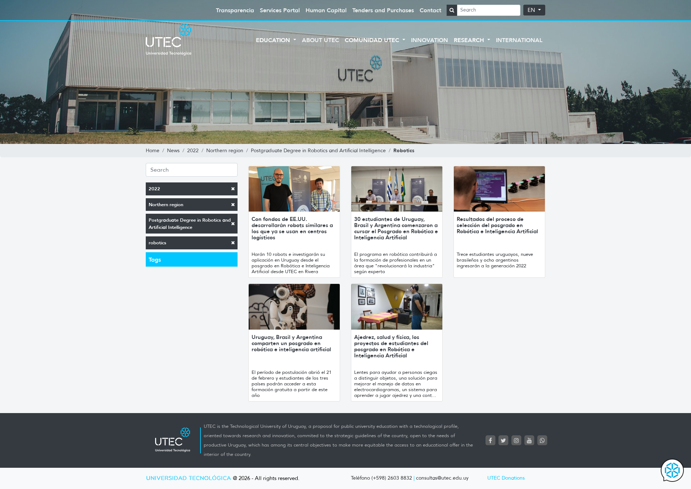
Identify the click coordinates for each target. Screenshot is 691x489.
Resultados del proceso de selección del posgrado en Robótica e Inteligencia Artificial (497, 225)
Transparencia (235, 10)
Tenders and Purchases (383, 10)
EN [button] (532, 10)
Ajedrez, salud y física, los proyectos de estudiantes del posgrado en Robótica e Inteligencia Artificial (391, 346)
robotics (157, 243)
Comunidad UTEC (373, 40)
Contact (430, 10)
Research (470, 40)
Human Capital (326, 10)
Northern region (166, 205)
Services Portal (280, 10)
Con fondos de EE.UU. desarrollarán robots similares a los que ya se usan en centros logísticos (292, 228)
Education (274, 40)
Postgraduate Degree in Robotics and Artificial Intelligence (190, 223)
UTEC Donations (506, 478)
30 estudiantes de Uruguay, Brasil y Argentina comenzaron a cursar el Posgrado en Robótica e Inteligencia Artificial (396, 228)
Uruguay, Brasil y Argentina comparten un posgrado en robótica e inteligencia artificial (291, 343)
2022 (154, 189)
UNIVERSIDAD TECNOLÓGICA (188, 478)
